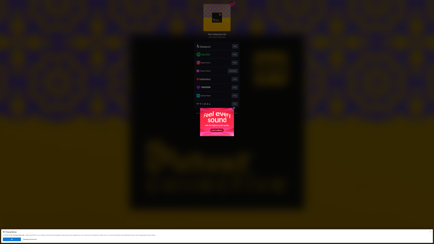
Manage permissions (30, 239)
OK (12, 239)
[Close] (430, 231)
